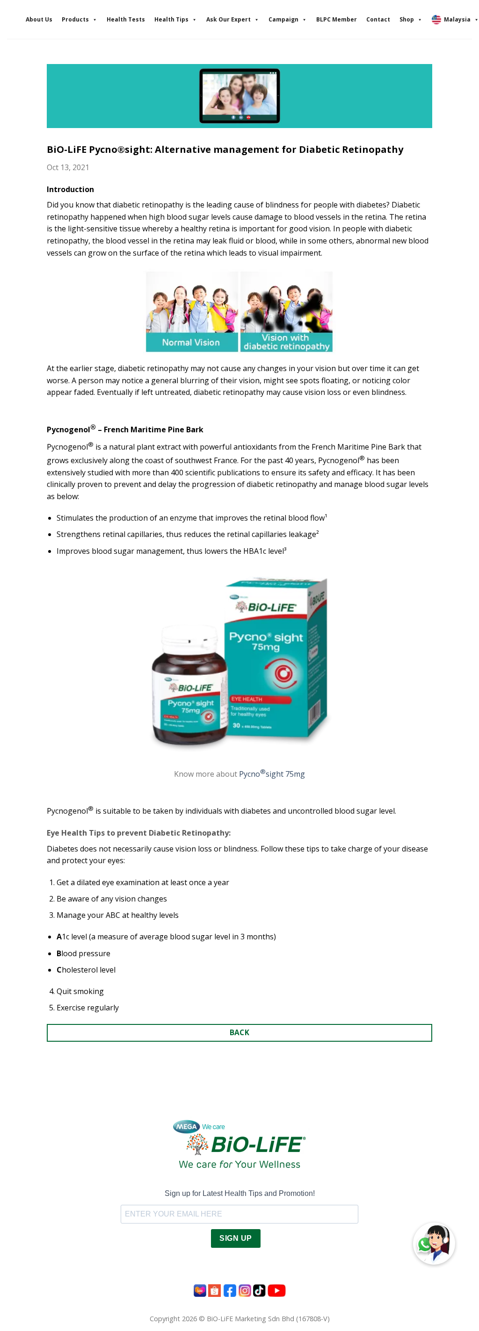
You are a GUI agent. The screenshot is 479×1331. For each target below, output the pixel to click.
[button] (434, 1244)
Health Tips (171, 19)
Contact (378, 19)
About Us (39, 19)
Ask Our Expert (228, 19)
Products (75, 19)
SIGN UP (235, 1238)
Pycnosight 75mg (272, 774)
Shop (406, 19)
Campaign (283, 19)
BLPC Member (336, 19)
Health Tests (126, 19)
